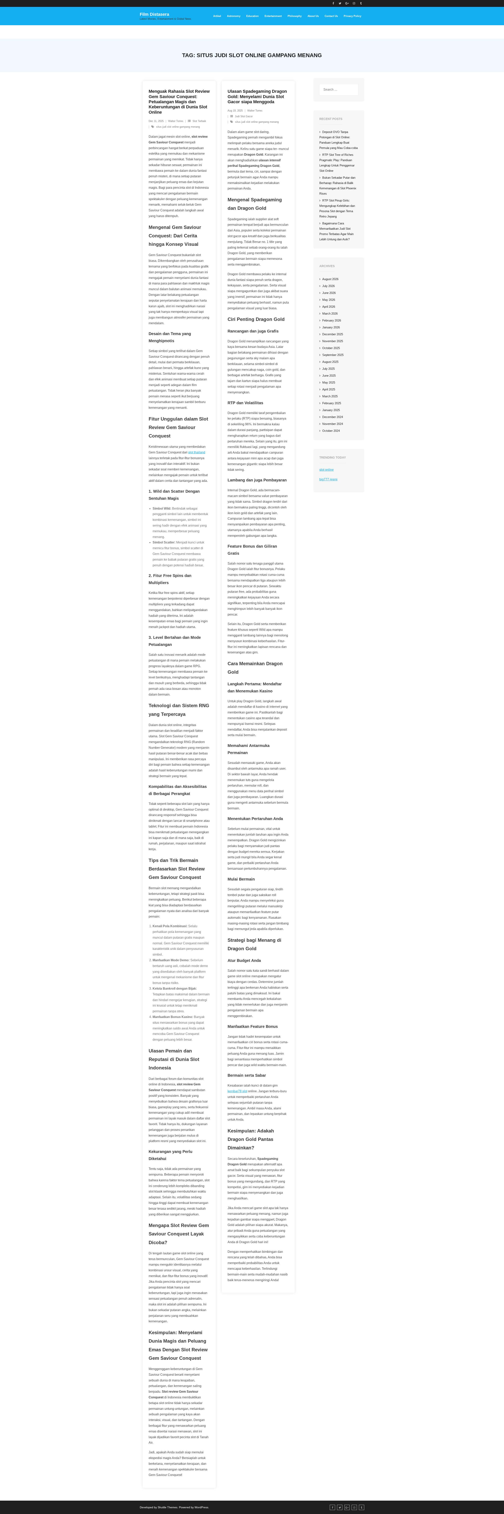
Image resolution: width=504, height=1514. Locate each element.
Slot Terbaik (199, 121)
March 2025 (330, 396)
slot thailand (196, 452)
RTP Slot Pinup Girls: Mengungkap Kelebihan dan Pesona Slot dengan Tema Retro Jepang (337, 208)
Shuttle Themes (167, 1507)
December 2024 (332, 417)
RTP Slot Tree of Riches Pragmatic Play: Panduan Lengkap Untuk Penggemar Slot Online (337, 162)
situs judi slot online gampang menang (178, 126)
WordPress (201, 1507)
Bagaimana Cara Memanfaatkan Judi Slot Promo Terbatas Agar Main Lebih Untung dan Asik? (336, 231)
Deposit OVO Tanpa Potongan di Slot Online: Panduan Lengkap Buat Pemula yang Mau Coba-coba (338, 140)
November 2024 (332, 423)
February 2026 (331, 320)
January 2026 (331, 327)
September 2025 (333, 355)
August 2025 (330, 361)
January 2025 (331, 410)
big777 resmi (328, 479)
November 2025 (332, 341)
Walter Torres (175, 121)
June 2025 (329, 375)
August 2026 (330, 279)
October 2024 (331, 430)
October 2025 (331, 348)
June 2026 (329, 292)
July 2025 (328, 368)
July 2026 (328, 286)
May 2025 (328, 382)
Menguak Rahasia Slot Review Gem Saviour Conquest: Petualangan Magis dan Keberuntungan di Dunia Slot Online (179, 102)
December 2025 (332, 334)
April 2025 (328, 389)
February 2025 (331, 403)
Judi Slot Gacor (244, 116)
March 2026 (330, 313)
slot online (326, 469)
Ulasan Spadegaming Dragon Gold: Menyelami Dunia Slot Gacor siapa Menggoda (257, 96)
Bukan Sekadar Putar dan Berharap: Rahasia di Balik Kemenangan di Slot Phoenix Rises (337, 185)
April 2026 (328, 306)
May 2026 (328, 299)
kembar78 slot (237, 1091)
